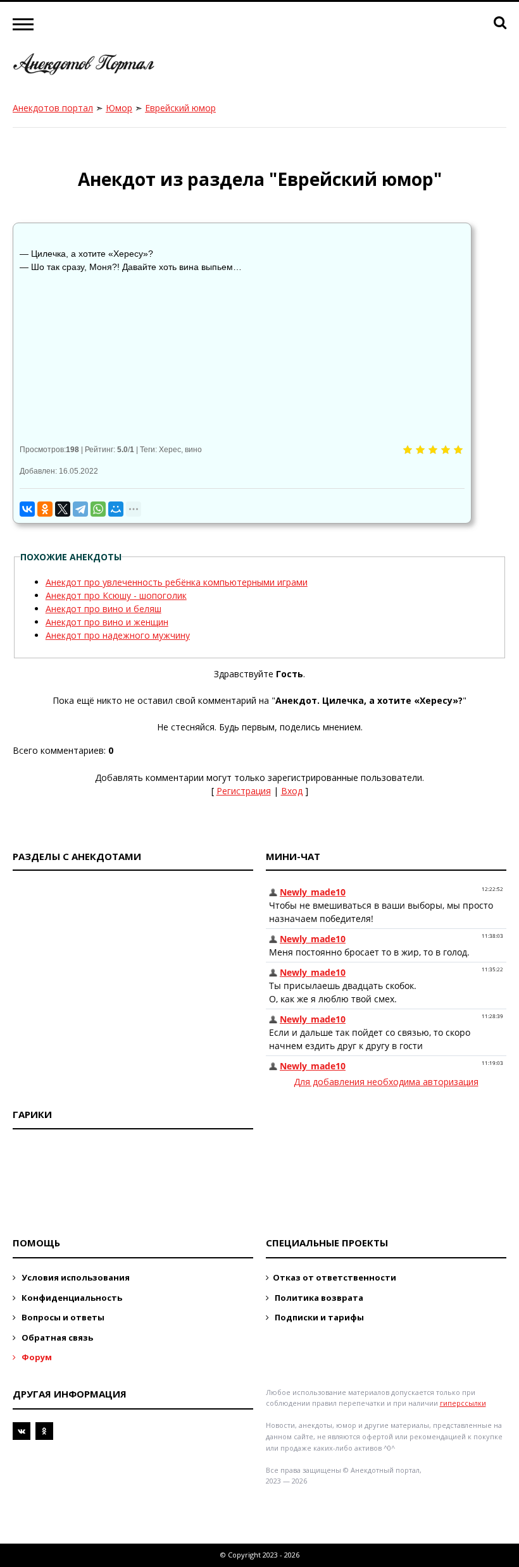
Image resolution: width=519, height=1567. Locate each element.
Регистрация (243, 791)
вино (193, 449)
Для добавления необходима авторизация (386, 1082)
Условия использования (75, 1277)
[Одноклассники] (45, 509)
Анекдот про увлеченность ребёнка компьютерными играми (177, 582)
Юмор (119, 108)
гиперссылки (463, 1403)
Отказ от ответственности (334, 1277)
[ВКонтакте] (27, 509)
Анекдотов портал (53, 108)
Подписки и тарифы (318, 1317)
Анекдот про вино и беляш (103, 609)
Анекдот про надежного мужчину (118, 635)
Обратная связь (56, 1337)
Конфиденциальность (71, 1297)
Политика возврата (318, 1297)
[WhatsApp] (98, 509)
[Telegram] (80, 509)
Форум (36, 1357)
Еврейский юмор (180, 108)
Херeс (170, 449)
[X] (62, 509)
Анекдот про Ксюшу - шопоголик (116, 595)
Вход (292, 791)
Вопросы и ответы (62, 1317)
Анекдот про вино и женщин (107, 622)
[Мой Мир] (115, 509)
